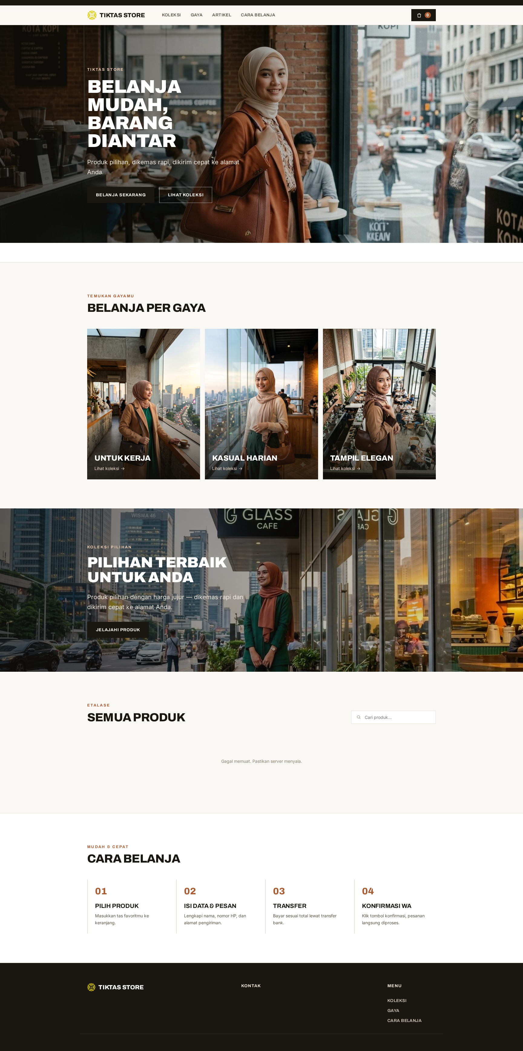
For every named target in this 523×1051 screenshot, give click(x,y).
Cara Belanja (258, 15)
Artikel (221, 15)
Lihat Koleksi (185, 195)
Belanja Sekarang (121, 195)
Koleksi (171, 15)
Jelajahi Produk (118, 630)
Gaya (197, 15)
